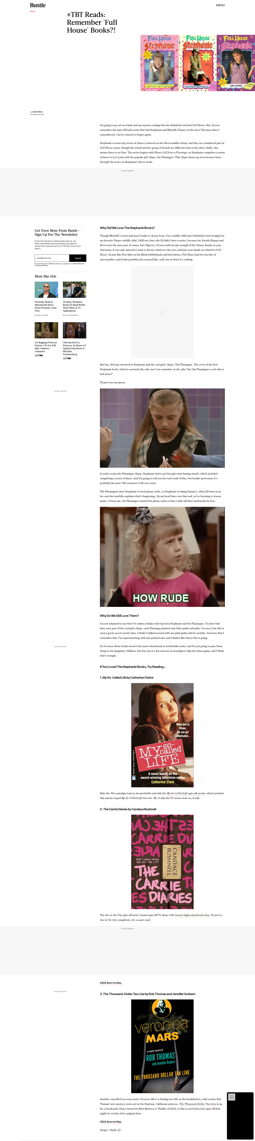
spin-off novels (186, 793)
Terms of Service (78, 264)
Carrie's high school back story (192, 915)
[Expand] (230, 1095)
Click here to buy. (111, 982)
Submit (78, 258)
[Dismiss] (250, 1095)
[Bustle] (38, 5)
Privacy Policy (43, 266)
